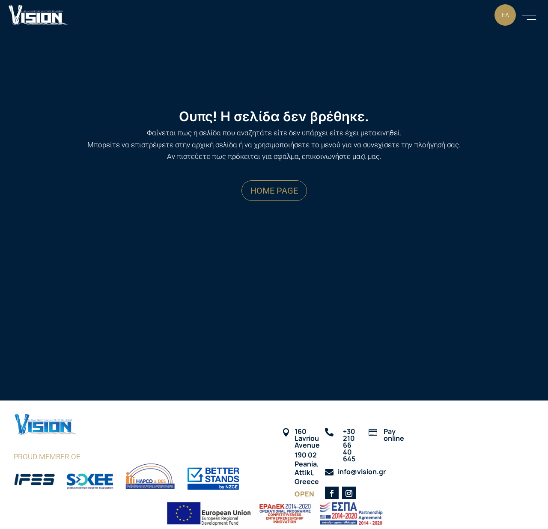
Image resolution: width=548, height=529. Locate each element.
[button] (529, 15)
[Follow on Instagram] (349, 493)
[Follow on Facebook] (332, 493)
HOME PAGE (274, 190)
